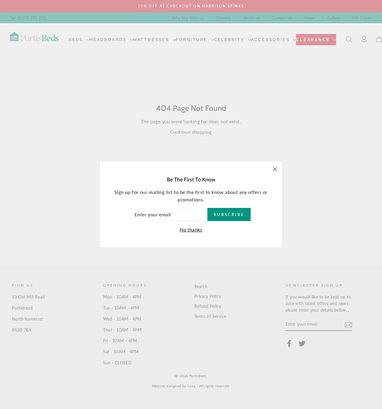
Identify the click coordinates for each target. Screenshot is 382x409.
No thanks (191, 229)
